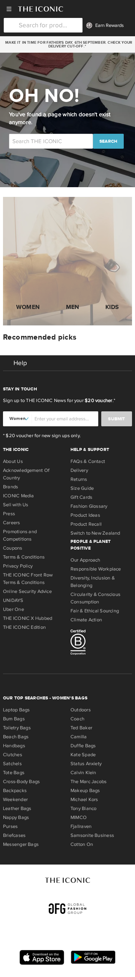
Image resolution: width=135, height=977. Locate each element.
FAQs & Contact (87, 461)
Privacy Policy (18, 566)
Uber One (13, 609)
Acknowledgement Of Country (26, 474)
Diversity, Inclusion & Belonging (92, 581)
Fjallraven (81, 826)
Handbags (14, 745)
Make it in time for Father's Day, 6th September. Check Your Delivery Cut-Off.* (67, 44)
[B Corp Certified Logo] (101, 643)
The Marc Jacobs (88, 781)
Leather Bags (17, 808)
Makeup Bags (85, 790)
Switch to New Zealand (95, 533)
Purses (10, 826)
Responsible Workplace (95, 569)
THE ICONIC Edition (24, 627)
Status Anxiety (86, 763)
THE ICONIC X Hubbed (27, 618)
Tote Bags (13, 772)
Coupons (12, 548)
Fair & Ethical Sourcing (94, 610)
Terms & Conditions (24, 557)
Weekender (15, 799)
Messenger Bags (21, 844)
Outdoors (80, 709)
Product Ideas (85, 515)
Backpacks (15, 790)
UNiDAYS (13, 600)
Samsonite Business (92, 835)
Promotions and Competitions (20, 535)
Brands (10, 486)
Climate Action (86, 619)
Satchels (12, 763)
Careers (11, 522)
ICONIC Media (18, 495)
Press (9, 513)
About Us (13, 461)
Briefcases (14, 835)
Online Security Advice (27, 591)
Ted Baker (81, 727)
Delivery (79, 470)
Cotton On (81, 844)
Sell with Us (15, 504)
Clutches (12, 754)
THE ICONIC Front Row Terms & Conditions (28, 578)
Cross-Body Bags (21, 781)
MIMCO (78, 817)
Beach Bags (15, 736)
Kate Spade (83, 754)
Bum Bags (14, 718)
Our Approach (85, 560)
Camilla (78, 736)
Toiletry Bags (17, 727)
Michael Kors (84, 799)
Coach (77, 718)
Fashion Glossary (89, 506)
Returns (78, 479)
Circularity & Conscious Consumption (95, 598)
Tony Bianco (83, 808)
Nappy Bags (16, 817)
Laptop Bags (16, 709)
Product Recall (86, 524)
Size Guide (82, 488)
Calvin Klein (83, 772)
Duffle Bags (83, 745)
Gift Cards (81, 497)
